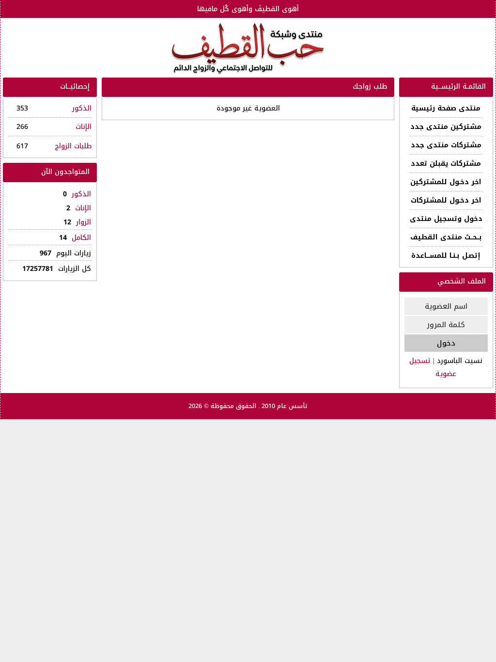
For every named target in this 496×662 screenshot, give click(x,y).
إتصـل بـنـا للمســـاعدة (445, 255)
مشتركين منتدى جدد (445, 126)
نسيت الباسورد (459, 360)
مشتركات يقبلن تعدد (446, 163)
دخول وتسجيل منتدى (446, 218)
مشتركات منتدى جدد (446, 145)
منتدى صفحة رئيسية (445, 108)
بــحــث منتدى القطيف (446, 237)
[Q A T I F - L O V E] (248, 49)
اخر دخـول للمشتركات (446, 200)
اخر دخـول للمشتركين (445, 182)
